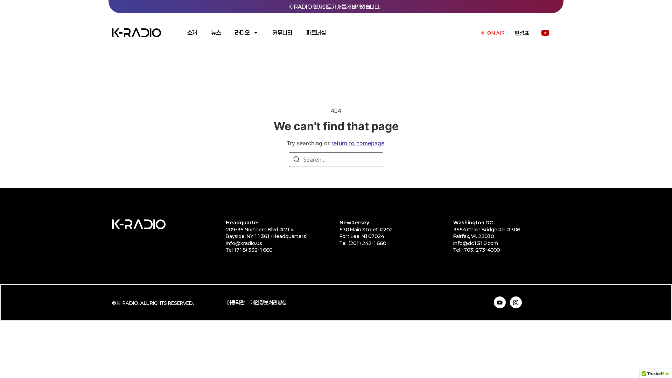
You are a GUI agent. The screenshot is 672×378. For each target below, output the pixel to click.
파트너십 (316, 32)
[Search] (296, 160)
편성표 (521, 32)
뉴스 (216, 32)
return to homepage (357, 143)
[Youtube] (500, 302)
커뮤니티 (282, 32)
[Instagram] (516, 302)
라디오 (242, 32)
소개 (192, 32)
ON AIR (496, 32)
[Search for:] (336, 159)
